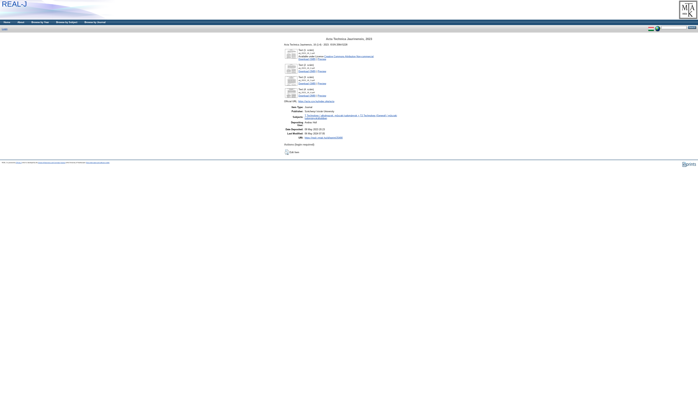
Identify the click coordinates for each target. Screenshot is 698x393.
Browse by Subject (66, 22)
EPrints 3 (19, 162)
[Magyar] (651, 27)
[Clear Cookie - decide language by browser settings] (658, 27)
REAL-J (14, 4)
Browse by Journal (95, 22)
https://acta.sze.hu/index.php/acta (316, 101)
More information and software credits (97, 162)
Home (7, 22)
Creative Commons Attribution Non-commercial (349, 56)
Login (4, 29)
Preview (322, 59)
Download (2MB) (307, 71)
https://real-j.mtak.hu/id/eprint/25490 (324, 137)
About (20, 22)
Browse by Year (40, 22)
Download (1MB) (307, 59)
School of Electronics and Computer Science (51, 162)
